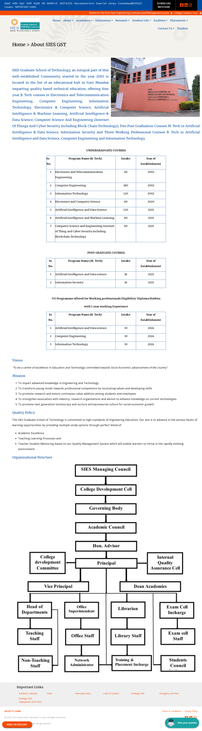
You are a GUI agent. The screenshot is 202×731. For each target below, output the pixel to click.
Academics (83, 20)
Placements (178, 20)
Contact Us (165, 28)
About (67, 20)
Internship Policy (83, 693)
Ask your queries (187, 723)
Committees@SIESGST (130, 3)
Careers (8, 7)
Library (112, 3)
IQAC (22, 3)
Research (121, 20)
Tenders (182, 28)
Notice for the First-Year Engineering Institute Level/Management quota (114, 12)
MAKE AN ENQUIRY (17, 724)
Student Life (140, 20)
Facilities (159, 20)
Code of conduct (111, 693)
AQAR (37, 3)
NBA (15, 3)
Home (56, 20)
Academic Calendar (28, 693)
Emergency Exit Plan (169, 693)
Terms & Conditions (171, 711)
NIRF (29, 3)
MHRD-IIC (52, 3)
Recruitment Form (84, 3)
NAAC (7, 3)
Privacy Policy (191, 711)
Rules (49, 693)
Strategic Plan (137, 693)
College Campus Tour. (171, 12)
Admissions (103, 20)
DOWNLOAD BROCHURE (164, 5)
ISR (43, 3)
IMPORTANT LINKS (25, 7)
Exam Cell (101, 3)
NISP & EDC (66, 3)
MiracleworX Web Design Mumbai (34, 723)
